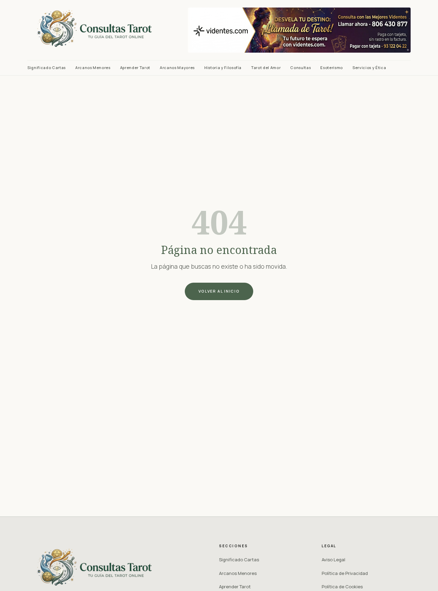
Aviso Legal (333, 559)
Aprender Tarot (135, 67)
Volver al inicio (219, 291)
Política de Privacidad (345, 573)
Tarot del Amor (266, 67)
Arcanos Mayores (177, 67)
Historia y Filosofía (223, 67)
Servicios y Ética (369, 67)
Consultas (300, 67)
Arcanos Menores (93, 67)
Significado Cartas (46, 67)
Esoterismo (331, 67)
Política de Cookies (342, 586)
